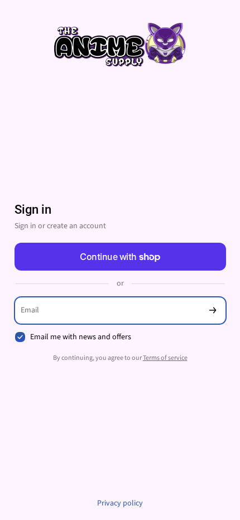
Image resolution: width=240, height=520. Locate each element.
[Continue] (212, 310)
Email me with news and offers (80, 337)
